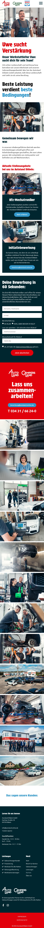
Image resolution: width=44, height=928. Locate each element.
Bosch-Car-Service (32, 863)
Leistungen (29, 869)
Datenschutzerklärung (24, 347)
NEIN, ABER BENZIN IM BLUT (24, 324)
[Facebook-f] (3, 905)
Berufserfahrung (8, 321)
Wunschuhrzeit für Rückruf (12, 337)
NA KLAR (7, 324)
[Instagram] (8, 905)
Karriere (28, 872)
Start (27, 860)
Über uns (29, 875)
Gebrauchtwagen (31, 866)
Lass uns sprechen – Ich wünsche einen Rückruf (19, 328)
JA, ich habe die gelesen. (21, 347)
